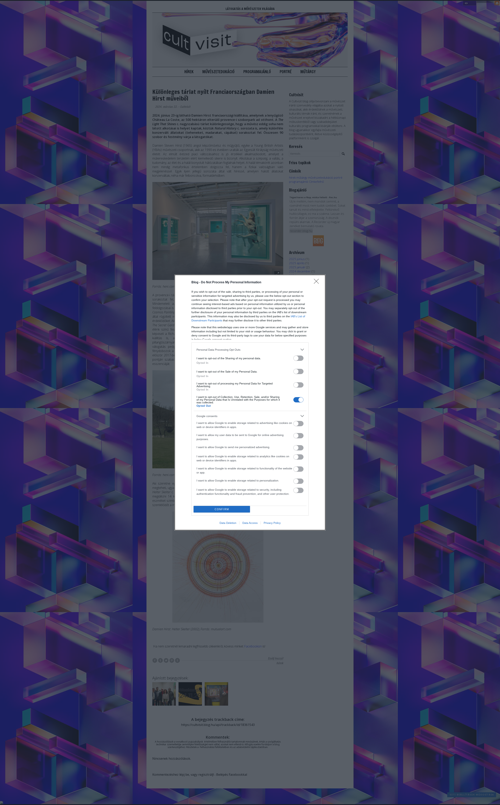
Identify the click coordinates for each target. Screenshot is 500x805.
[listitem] (250, 350)
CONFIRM (222, 509)
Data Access (250, 522)
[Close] (317, 282)
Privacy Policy (272, 522)
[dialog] (250, 402)
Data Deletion (228, 522)
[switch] (298, 358)
